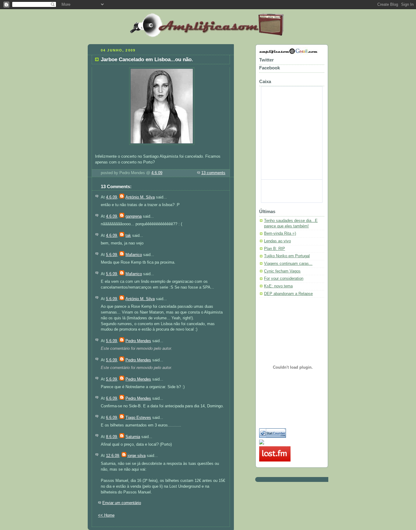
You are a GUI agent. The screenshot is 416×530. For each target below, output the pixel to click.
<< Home (106, 515)
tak (128, 235)
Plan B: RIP (274, 249)
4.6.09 (156, 173)
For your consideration (283, 278)
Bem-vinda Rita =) (280, 233)
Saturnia (132, 437)
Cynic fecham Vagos (282, 271)
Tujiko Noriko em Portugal (287, 256)
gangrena (133, 216)
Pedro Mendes (138, 341)
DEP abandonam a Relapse (288, 294)
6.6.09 (111, 398)
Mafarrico (133, 255)
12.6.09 (112, 456)
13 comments (213, 173)
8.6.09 (111, 437)
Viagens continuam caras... (288, 263)
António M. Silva (140, 197)
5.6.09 (111, 255)
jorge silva (137, 456)
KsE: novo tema (278, 286)
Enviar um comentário (121, 503)
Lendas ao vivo (277, 241)
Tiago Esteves (138, 418)
